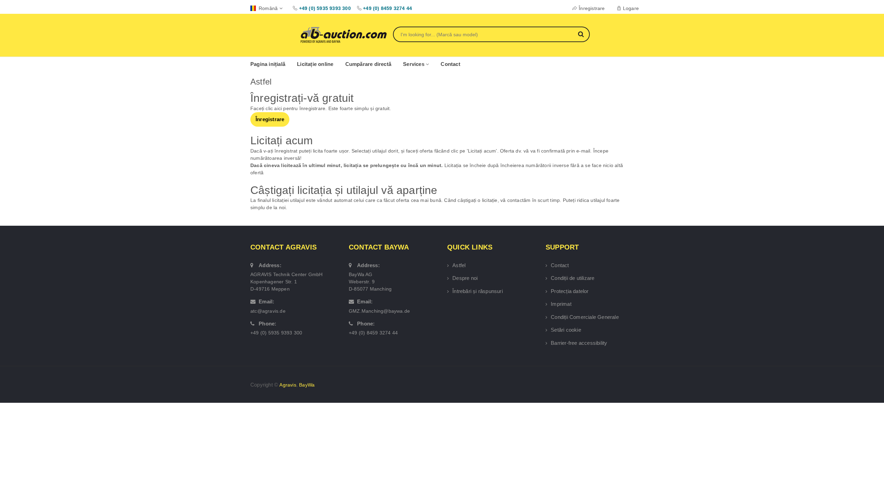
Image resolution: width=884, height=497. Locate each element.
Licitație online (315, 64)
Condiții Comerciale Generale (585, 317)
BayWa (307, 385)
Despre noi (465, 278)
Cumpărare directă (368, 64)
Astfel (458, 265)
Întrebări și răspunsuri (477, 291)
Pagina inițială (267, 64)
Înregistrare (592, 8)
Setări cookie (566, 330)
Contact (450, 64)
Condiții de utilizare (572, 278)
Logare (631, 8)
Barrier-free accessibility (579, 343)
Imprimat (561, 304)
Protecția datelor (569, 291)
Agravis (287, 385)
